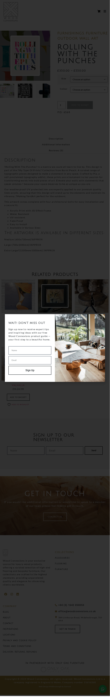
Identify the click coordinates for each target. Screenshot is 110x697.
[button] (101, 318)
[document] (55, 348)
